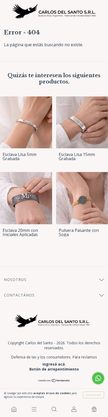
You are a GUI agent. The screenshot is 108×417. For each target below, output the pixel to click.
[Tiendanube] (54, 381)
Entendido (93, 394)
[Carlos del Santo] (14, 409)
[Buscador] (54, 409)
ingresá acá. (54, 364)
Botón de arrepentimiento (54, 369)
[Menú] (34, 409)
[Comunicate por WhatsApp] (98, 378)
